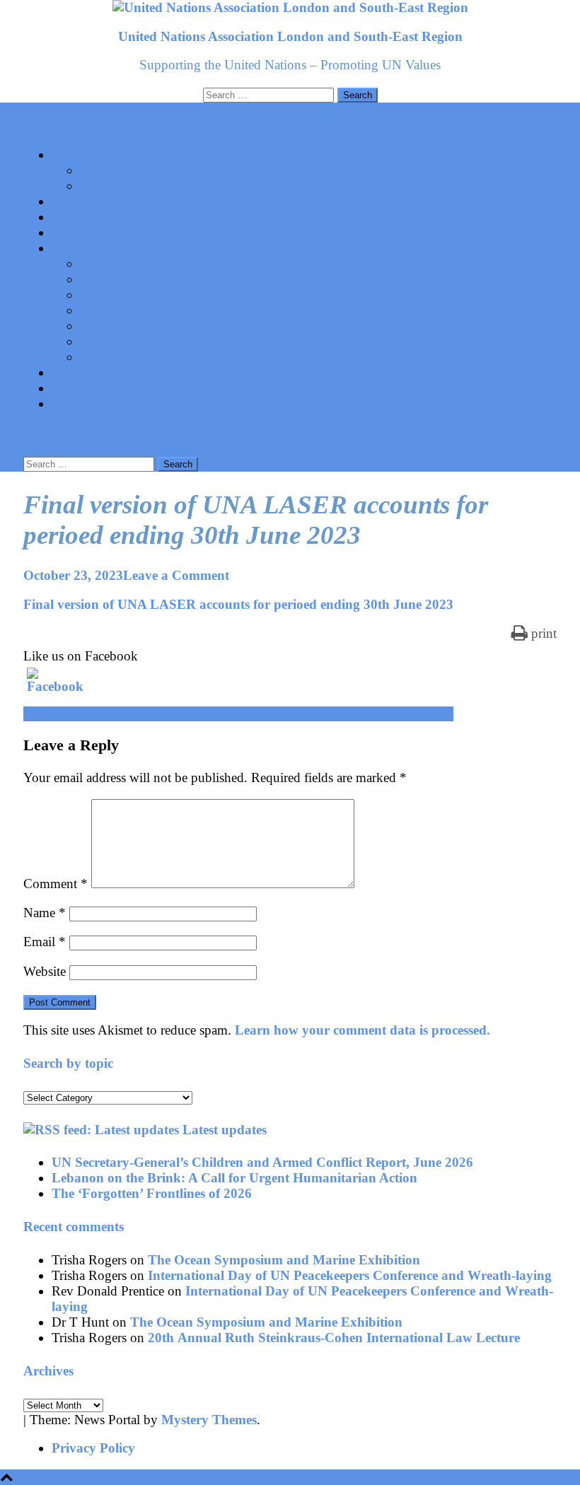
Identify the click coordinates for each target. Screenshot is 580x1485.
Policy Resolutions (104, 387)
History (73, 247)
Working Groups (101, 403)
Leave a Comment (176, 575)
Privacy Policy (93, 1447)
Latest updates (224, 1129)
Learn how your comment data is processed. (362, 1030)
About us (78, 154)
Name (44, 912)
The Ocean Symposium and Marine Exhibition (284, 1259)
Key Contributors (131, 356)
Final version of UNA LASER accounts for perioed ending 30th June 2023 (238, 604)
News (67, 201)
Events (71, 216)
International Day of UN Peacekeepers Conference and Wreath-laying (350, 1275)
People (99, 185)
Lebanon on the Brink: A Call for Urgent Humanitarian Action (234, 1177)
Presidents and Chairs (143, 341)
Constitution (116, 263)
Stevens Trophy (125, 310)
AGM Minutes (121, 279)
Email (44, 941)
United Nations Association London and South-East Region (290, 36)
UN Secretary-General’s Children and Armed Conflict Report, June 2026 (262, 1162)
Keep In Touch (94, 372)
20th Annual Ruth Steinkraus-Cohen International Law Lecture (334, 1337)
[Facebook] (44, 685)
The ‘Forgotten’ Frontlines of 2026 (152, 1193)
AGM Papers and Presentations (171, 294)
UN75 (97, 325)
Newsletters (84, 232)
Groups (102, 170)
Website (44, 971)
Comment (55, 883)
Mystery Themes (209, 1419)
